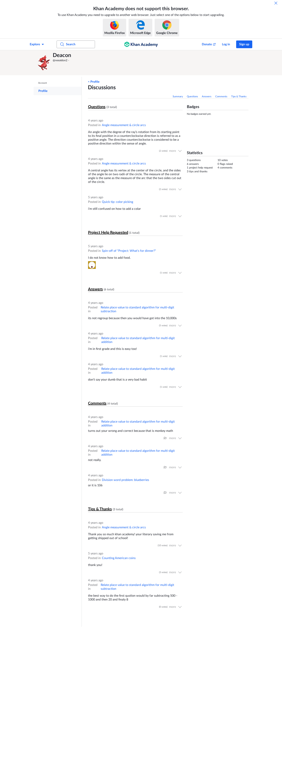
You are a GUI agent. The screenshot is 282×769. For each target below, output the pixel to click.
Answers (206, 96)
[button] (44, 62)
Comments (221, 96)
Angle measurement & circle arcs (124, 125)
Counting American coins (119, 558)
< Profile (94, 81)
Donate (207, 44)
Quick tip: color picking (117, 201)
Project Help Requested (108, 233)
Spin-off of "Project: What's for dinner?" (129, 250)
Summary (178, 96)
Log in (226, 44)
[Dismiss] (276, 3)
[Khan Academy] (141, 44)
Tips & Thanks (239, 96)
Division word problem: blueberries (125, 480)
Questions (192, 96)
